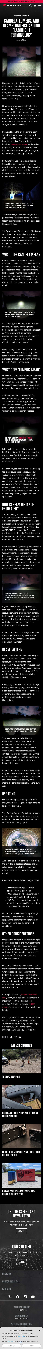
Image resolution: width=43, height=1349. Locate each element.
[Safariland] (12, 5)
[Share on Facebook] (15, 1037)
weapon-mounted (19, 144)
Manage (11, 1346)
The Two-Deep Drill (21, 1063)
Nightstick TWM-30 (25, 438)
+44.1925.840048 (21, 1319)
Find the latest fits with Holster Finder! (21, 1)
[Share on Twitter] (11, 1037)
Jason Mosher (23, 40)
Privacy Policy (21, 1336)
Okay (31, 1346)
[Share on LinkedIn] (20, 1037)
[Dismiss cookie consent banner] (40, 1330)
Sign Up (21, 1231)
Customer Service (10, 1281)
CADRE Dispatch (22, 15)
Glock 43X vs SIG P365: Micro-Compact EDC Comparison (21, 1101)
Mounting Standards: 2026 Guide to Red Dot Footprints (21, 1140)
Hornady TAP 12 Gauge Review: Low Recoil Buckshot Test (21, 1179)
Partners (6, 1289)
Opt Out (10, 1341)
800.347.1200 (22, 1310)
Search (21, 1262)
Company (6, 1274)
